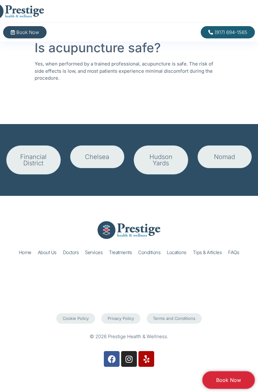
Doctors (71, 252)
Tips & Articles (207, 252)
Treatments (120, 252)
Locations (177, 252)
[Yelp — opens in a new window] (146, 359)
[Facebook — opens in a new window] (112, 359)
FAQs (233, 252)
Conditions (149, 252)
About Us (47, 252)
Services (94, 252)
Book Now (228, 380)
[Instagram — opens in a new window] (129, 359)
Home (25, 252)
